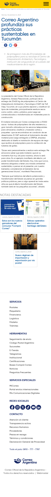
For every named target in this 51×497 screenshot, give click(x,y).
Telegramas (15, 354)
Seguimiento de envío (20, 339)
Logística (14, 318)
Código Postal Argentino (22, 343)
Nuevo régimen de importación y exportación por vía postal (25, 259)
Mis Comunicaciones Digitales (25, 393)
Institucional (16, 357)
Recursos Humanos (19, 427)
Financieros (15, 314)
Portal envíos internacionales (24, 389)
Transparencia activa (20, 423)
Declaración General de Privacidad (27, 442)
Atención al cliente (19, 419)
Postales (14, 307)
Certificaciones (17, 361)
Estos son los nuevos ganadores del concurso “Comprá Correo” (12, 224)
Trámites (14, 325)
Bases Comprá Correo (21, 365)
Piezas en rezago (18, 434)
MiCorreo (14, 385)
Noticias (14, 368)
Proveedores (16, 431)
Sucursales (15, 346)
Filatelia (14, 322)
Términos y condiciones (21, 438)
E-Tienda (14, 350)
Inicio (3, 9)
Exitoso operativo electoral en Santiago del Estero (37, 223)
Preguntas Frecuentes (20, 372)
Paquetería (15, 311)
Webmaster (42, 473)
